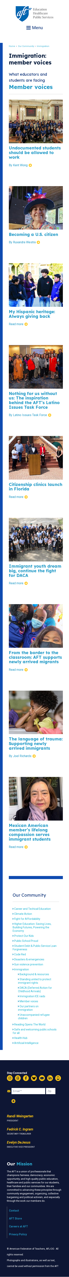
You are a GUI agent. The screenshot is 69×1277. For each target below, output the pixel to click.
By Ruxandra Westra (22, 242)
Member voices (29, 1001)
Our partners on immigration (28, 1008)
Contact (14, 1210)
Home (12, 46)
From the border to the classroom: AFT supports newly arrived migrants (35, 657)
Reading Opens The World (29, 1024)
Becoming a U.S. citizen (33, 234)
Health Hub (20, 1038)
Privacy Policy (18, 1234)
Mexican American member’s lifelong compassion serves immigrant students (30, 832)
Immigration (43, 46)
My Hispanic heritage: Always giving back (32, 314)
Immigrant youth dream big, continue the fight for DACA (35, 570)
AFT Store (15, 1218)
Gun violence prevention (28, 964)
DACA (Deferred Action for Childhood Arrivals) (35, 989)
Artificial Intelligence (26, 1043)
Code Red (20, 954)
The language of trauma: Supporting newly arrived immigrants (36, 743)
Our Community (26, 46)
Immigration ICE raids (32, 996)
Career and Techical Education (32, 908)
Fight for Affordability (27, 918)
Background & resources (34, 974)
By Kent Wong (18, 165)
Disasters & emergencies (29, 959)
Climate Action (23, 913)
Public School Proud (26, 940)
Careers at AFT (18, 1226)
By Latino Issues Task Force (28, 415)
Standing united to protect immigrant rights (34, 981)
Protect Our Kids (24, 935)
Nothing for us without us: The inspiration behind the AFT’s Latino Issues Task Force (34, 400)
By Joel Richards (20, 756)
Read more (16, 324)
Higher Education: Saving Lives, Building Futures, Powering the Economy (32, 927)
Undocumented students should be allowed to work (35, 152)
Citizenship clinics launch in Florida (35, 487)
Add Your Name (13, 1101)
